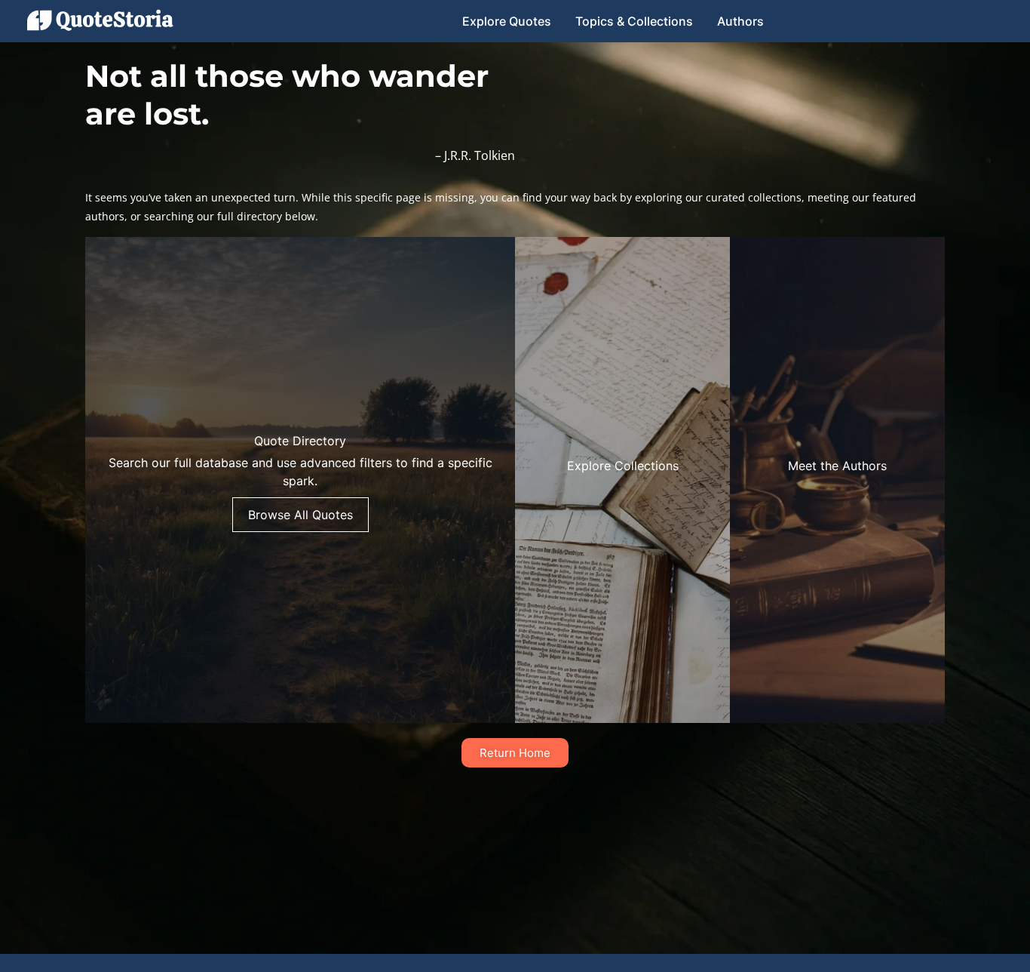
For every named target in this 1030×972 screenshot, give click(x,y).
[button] (300, 480)
